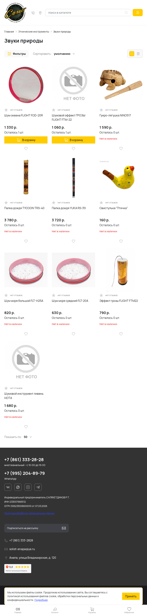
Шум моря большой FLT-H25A (23, 301)
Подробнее (41, 600)
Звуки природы (62, 31)
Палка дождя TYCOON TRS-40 (24, 208)
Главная (9, 31)
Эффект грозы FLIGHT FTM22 (118, 301)
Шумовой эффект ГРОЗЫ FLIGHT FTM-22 (68, 117)
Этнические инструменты (33, 31)
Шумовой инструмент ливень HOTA (24, 396)
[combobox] (88, 12)
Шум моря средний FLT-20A (70, 301)
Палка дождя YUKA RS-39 (69, 208)
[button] (138, 12)
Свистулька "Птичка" (113, 208)
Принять (131, 596)
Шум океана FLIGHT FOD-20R (23, 115)
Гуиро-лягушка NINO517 (115, 115)
